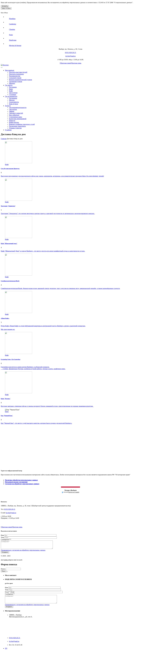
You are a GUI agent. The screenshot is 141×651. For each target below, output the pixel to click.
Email (7, 592)
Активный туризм (15, 81)
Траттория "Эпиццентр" (8, 206)
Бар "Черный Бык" (7, 415)
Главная (3, 139)
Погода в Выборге (71, 490)
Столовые (12, 94)
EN (6, 648)
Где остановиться (11, 96)
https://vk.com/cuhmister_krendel (93, 176)
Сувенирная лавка (15, 117)
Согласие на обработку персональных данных (22, 484)
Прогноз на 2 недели (73, 492)
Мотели (12, 100)
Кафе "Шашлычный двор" (9, 243)
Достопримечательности (17, 107)
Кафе (11, 91)
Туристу (8, 106)
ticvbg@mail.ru (70, 56)
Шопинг (12, 83)
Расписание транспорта (17, 126)
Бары (11, 89)
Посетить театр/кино (16, 74)
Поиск (3, 569)
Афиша (11, 111)
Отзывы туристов (15, 128)
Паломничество (14, 76)
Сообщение (9, 594)
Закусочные (13, 93)
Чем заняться (9, 70)
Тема (3, 537)
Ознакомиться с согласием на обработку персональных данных (23, 550)
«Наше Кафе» (5, 318)
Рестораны (13, 87)
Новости (12, 120)
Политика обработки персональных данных (21, 480)
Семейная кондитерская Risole (10, 281)
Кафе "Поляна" (5, 398)
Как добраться (14, 115)
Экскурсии (13, 109)
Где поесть (8, 85)
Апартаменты (14, 102)
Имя (2, 535)
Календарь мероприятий (17, 119)
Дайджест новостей (16, 113)
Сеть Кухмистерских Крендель (10, 168)
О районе (8, 130)
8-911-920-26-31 (70, 52)
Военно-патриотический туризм (20, 80)
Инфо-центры (14, 122)
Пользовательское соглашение (16, 482)
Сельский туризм (15, 78)
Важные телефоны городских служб (22, 124)
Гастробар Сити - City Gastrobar (10, 359)
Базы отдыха (13, 104)
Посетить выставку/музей (18, 72)
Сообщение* (6, 539)
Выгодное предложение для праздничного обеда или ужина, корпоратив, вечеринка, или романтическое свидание (41, 176)
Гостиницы (13, 98)
